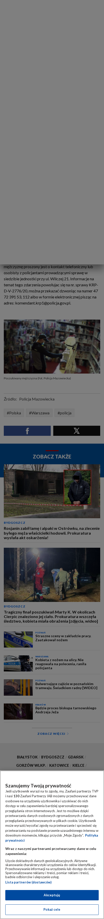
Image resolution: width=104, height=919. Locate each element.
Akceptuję (52, 895)
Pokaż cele (51, 909)
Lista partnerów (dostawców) (28, 882)
